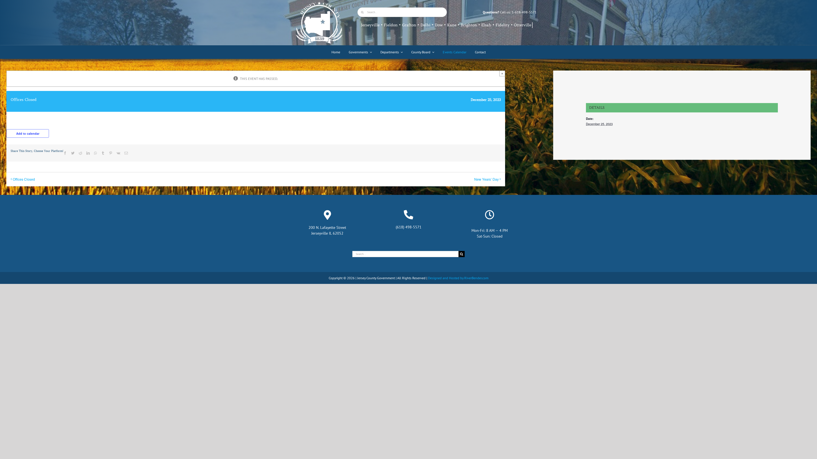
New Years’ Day (486, 179)
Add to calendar (27, 133)
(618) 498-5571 (408, 227)
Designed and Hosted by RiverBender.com (458, 278)
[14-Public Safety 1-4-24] (319, 3)
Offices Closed (24, 179)
